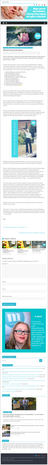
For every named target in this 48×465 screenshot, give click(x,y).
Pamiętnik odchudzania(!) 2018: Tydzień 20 (8, 251)
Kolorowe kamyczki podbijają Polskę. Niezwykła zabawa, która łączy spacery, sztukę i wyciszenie (21, 371)
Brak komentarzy (26, 52)
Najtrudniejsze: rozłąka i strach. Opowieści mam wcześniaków (14, 378)
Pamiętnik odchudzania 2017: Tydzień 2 (38, 250)
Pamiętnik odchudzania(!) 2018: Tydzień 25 (23, 251)
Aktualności (6, 47)
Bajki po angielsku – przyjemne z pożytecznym (11, 383)
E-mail (4, 289)
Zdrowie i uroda (29, 47)
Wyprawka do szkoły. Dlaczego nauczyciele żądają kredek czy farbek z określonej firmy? (20, 3)
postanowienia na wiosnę (12, 53)
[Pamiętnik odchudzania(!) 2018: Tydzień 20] (9, 241)
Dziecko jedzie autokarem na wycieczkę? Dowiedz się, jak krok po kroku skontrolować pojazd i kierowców (23, 380)
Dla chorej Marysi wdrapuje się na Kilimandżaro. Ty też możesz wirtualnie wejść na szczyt (20, 374)
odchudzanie (5, 53)
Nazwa (4, 282)
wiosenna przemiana (21, 53)
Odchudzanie (11, 47)
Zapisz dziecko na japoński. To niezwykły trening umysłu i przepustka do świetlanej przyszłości (21, 368)
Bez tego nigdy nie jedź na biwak (8, 391)
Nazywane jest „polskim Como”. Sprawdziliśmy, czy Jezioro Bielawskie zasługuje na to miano (21, 385)
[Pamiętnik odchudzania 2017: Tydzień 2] (39, 241)
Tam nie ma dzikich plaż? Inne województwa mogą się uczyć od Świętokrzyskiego (18, 389)
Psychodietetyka (18, 47)
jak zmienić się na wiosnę (35, 52)
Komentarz (5, 263)
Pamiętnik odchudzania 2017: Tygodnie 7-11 (14, 227)
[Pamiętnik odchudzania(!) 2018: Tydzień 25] (24, 241)
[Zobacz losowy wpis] (44, 23)
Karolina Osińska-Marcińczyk (16, 52)
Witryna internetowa (7, 296)
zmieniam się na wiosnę (36, 53)
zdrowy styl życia (29, 53)
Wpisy (24, 47)
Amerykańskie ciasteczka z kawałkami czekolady (32, 233)
